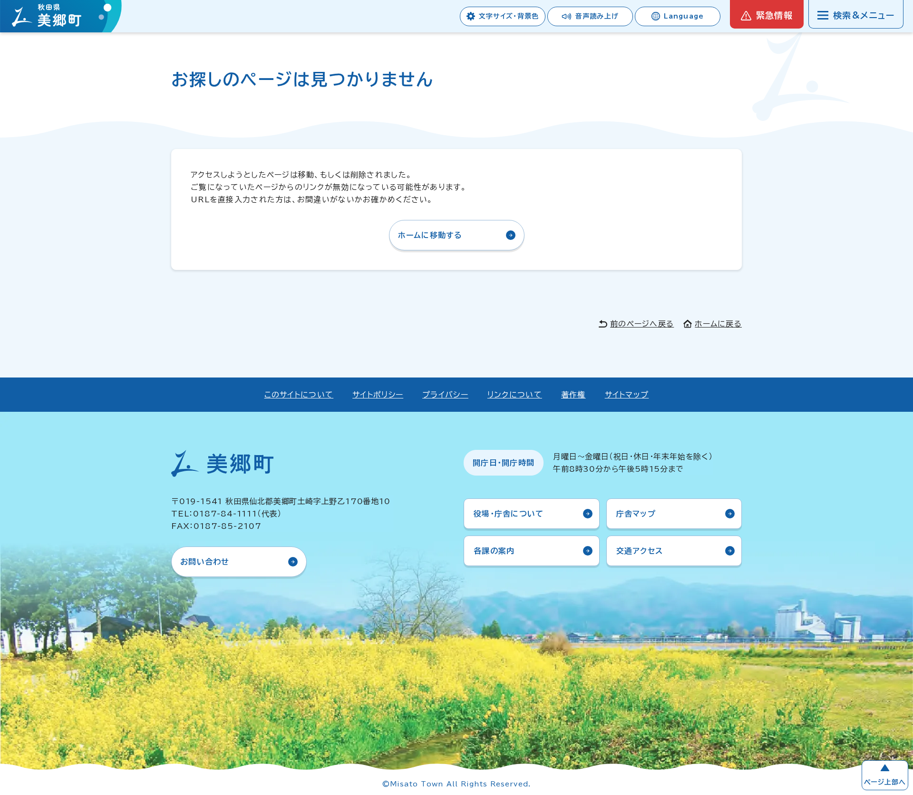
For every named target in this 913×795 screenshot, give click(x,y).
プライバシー (445, 394)
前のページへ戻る (642, 324)
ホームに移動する (430, 235)
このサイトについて (299, 394)
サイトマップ (627, 394)
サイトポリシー (377, 394)
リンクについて (514, 394)
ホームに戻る (718, 324)
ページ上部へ (885, 782)
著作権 (573, 394)
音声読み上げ (597, 16)
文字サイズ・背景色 (509, 16)
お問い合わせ (205, 562)
